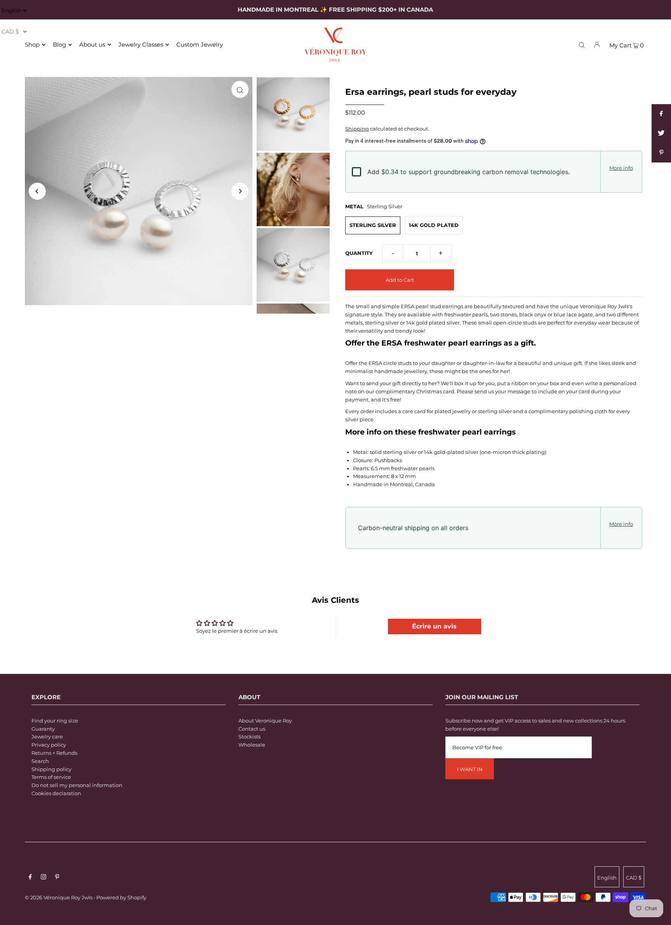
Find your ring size (54, 720)
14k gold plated (434, 225)
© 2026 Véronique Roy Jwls (58, 897)
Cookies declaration (56, 793)
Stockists (249, 736)
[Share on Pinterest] (661, 152)
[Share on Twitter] (661, 133)
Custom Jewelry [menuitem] (199, 44)
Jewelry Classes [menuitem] (140, 44)
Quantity (359, 253)
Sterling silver (372, 225)
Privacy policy (48, 745)
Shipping (357, 129)
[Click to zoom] (240, 89)
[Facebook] (30, 878)
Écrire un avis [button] (434, 626)
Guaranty (43, 729)
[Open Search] (582, 44)
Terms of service (51, 777)
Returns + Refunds (54, 753)
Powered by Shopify (121, 897)
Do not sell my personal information (76, 785)
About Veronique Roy (265, 720)
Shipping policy (51, 769)
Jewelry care (47, 736)
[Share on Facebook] (661, 114)
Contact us (251, 729)
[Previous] (37, 191)
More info (621, 168)
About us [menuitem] (92, 44)
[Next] (240, 191)
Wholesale (251, 745)
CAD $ (633, 877)
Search (40, 761)
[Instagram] (43, 878)
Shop (32, 44)
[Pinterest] (57, 878)
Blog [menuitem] (59, 44)
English (607, 877)
